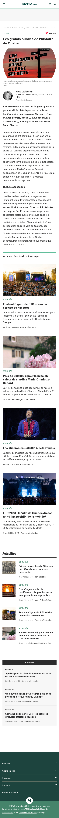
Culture (15, 27)
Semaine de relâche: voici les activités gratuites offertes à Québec (26, 715)
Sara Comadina (40, 576)
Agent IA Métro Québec (28, 327)
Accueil (6, 27)
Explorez (29, 662)
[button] (3, 4)
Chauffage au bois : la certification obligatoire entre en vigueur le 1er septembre (35, 592)
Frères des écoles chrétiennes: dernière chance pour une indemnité (36, 569)
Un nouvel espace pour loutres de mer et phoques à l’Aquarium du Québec (28, 695)
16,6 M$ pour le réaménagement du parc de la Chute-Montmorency (28, 675)
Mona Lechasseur (24, 91)
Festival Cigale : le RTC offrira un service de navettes (25, 305)
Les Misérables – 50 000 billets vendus (29, 448)
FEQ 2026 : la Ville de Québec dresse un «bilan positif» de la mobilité (27, 514)
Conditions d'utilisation (28, 812)
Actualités (7, 299)
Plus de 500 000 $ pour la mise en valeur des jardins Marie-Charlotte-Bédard (26, 379)
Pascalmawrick (27, 464)
